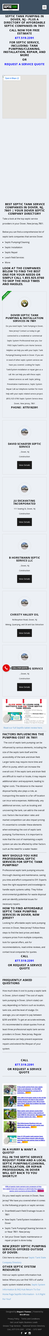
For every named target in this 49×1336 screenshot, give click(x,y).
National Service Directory (34, 1326)
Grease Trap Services (12, 1326)
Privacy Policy (13, 1318)
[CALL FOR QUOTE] (6, 668)
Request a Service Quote (24, 64)
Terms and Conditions (30, 1318)
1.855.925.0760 (33, 278)
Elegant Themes (24, 1312)
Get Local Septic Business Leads (24, 1322)
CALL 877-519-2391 (15, 1329)
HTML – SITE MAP (34, 1329)
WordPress (24, 1314)
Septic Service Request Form (22, 1158)
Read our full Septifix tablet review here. (23, 727)
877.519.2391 (24, 38)
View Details (24, 465)
